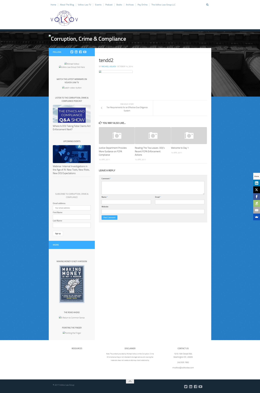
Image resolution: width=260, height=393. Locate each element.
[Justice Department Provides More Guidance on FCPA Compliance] (117, 135)
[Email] (256, 210)
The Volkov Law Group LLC (163, 4)
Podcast (109, 4)
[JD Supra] (89, 52)
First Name (57, 212)
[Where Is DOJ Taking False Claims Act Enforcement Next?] (72, 114)
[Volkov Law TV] (84, 52)
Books (119, 4)
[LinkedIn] (76, 52)
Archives (130, 4)
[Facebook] (80, 52)
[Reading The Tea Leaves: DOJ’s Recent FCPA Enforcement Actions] (153, 135)
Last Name (57, 220)
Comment (106, 178)
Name (105, 197)
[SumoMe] (256, 217)
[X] (256, 189)
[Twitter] (71, 52)
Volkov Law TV (84, 4)
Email (158, 197)
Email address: (59, 203)
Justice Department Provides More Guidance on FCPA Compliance (113, 151)
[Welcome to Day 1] (189, 135)
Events (98, 4)
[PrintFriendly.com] (256, 203)
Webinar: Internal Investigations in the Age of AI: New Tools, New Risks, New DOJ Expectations (71, 170)
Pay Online (142, 4)
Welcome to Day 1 (180, 148)
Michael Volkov (109, 66)
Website (105, 207)
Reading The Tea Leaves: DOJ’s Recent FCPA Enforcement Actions (150, 151)
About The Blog (67, 4)
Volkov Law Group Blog (64, 18)
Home (53, 4)
